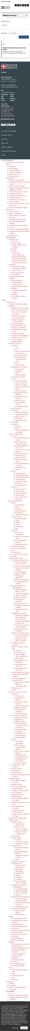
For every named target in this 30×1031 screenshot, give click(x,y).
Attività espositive (20, 456)
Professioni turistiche (21, 493)
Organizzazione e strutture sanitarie (19, 921)
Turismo (14, 487)
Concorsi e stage (13, 202)
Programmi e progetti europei (20, 633)
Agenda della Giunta (14, 174)
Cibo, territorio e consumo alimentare (19, 313)
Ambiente (15, 345)
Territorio (14, 424)
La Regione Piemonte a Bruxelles (18, 192)
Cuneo (3, 100)
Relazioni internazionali (15, 194)
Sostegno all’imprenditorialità (20, 754)
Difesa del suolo (16, 846)
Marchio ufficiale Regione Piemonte (19, 229)
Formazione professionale (19, 716)
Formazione (18, 879)
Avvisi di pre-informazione (22, 566)
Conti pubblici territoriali (19, 296)
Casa (13, 550)
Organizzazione (10, 178)
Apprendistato (19, 720)
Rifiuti (17, 363)
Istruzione (15, 694)
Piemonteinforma (14, 176)
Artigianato (15, 958)
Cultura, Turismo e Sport (16, 434)
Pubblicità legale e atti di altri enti (18, 225)
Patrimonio (12, 265)
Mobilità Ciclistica (17, 785)
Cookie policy (4, 139)
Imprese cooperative (18, 960)
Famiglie (17, 523)
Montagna (15, 410)
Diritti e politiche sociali (15, 501)
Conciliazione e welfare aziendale (18, 766)
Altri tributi (15, 979)
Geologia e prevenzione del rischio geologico (19, 886)
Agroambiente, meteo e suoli (20, 308)
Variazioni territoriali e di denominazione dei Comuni (19, 262)
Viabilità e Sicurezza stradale (20, 790)
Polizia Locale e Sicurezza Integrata (19, 246)
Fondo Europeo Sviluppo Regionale (19, 951)
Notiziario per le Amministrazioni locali (18, 254)
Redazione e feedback (6, 147)
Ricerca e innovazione (18, 940)
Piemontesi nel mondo (21, 454)
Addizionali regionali (18, 976)
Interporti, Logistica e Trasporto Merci (21, 803)
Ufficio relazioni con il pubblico (17, 215)
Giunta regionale (13, 168)
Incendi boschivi (19, 873)
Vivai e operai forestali (21, 406)
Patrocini (11, 227)
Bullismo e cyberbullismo (22, 706)
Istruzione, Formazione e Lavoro (18, 692)
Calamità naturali (17, 822)
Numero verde (5, 106)
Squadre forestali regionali (20, 912)
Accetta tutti (24, 1028)
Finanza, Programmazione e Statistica (17, 277)
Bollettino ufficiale (14, 211)
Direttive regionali (20, 737)
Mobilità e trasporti (14, 779)
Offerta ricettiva (19, 495)
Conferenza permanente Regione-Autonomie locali (19, 258)
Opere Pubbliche (16, 838)
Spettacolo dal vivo (20, 467)
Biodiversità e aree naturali (19, 367)
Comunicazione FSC (20, 653)
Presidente (12, 166)
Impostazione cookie (8, 119)
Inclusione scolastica (21, 714)
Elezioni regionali (17, 243)
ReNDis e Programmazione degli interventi (21, 855)
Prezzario (18, 840)
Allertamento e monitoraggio (19, 870)
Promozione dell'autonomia (19, 533)
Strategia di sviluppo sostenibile (18, 304)
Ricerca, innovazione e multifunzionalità (18, 321)
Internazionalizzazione (18, 964)
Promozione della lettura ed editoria (22, 464)
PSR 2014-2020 (20, 401)
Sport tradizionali (20, 479)
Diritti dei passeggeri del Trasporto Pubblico (19, 787)
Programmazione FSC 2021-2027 (21, 661)
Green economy (16, 408)
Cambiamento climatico (18, 377)
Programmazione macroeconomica (17, 283)
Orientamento (16, 771)
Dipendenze (15, 936)
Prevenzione (15, 928)
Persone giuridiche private (19, 548)
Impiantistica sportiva (21, 481)
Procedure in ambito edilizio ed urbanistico (21, 900)
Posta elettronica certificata (8, 151)
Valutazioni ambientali (21, 355)
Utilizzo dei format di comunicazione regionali (19, 232)
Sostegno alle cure (17, 924)
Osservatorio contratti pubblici (17, 219)
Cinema (17, 469)
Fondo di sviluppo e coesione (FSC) (20, 648)
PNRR (13, 690)
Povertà (17, 521)
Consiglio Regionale (14, 170)
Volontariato (18, 877)
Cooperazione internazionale (20, 554)
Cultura (14, 436)
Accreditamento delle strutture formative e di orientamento (21, 725)
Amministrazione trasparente (17, 200)
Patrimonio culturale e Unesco (21, 461)
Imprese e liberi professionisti (17, 987)
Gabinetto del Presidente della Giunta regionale (19, 183)
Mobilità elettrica (17, 796)
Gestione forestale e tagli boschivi (22, 388)
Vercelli (12, 100)
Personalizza (15, 1028)
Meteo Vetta (18, 418)
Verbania (12, 98)
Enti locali (15, 241)
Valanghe (18, 895)
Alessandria (4, 94)
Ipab (16, 529)
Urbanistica (18, 426)
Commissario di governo (19, 861)
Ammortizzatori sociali (21, 757)
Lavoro (14, 739)
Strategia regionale (20, 473)
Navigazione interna (17, 794)
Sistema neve (19, 483)
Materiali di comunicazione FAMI (21, 685)
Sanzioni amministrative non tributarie (17, 222)
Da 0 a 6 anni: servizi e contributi (21, 703)
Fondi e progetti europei (16, 558)
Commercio (15, 962)
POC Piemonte (19, 659)
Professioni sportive (21, 485)
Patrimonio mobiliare (18, 273)
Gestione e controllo (20, 574)
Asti (2, 96)
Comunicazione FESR (21, 603)
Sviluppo (11, 942)
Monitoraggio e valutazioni (19, 577)
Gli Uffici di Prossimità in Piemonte (18, 995)
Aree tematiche (10, 302)
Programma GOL (16, 773)
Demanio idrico (16, 836)
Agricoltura (12, 306)
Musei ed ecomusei (20, 458)
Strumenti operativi (17, 938)
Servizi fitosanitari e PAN (19, 326)
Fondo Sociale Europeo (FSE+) (20, 560)
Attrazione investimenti (18, 954)
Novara (12, 94)
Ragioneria (15, 294)
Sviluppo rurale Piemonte (19, 613)
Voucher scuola (19, 696)
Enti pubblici (12, 985)
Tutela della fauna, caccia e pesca (19, 331)
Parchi (17, 373)
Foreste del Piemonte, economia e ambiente (21, 384)
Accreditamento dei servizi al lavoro (20, 760)
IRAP (13, 974)
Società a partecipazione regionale (18, 208)
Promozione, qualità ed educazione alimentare (18, 317)
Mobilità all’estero (20, 721)
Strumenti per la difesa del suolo (21, 849)
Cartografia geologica (21, 889)
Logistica (17, 875)
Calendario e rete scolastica (20, 699)
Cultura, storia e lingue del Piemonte (22, 451)
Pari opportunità (19, 505)
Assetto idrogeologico (21, 852)
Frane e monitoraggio (21, 893)
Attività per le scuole (21, 708)
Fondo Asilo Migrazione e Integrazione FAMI (19, 679)
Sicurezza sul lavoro (17, 932)
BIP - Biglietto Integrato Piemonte (18, 782)
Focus (10, 993)
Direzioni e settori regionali (16, 180)
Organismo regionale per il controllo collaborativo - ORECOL (19, 189)
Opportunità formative (21, 718)
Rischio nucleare (19, 365)
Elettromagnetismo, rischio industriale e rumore (20, 359)
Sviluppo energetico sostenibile (21, 948)
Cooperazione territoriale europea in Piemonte (22, 636)
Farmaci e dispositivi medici (20, 926)
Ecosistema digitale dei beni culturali (21, 447)
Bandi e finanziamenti (15, 213)
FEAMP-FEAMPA (17, 341)
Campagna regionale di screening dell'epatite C (18, 998)
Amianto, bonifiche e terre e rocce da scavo (22, 352)
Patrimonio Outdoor (20, 420)
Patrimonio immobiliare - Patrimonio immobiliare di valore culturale (19, 269)
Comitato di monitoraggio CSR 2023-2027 (22, 622)
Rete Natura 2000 (20, 375)
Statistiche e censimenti (19, 328)
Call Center (12, 217)
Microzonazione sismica (22, 907)
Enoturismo (18, 499)
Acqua (17, 347)
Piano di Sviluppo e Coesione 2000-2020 (21, 656)
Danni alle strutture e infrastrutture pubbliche (22, 829)
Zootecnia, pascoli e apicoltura (20, 336)
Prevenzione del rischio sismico (21, 897)
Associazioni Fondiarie (21, 412)
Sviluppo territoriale (17, 946)
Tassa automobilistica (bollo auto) (20, 971)
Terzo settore (19, 527)
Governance (18, 651)
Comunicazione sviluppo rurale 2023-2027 (22, 626)
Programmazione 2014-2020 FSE (22, 583)
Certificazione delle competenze (20, 730)
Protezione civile (16, 863)
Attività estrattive (17, 956)
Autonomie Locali (14, 239)
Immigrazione (19, 513)
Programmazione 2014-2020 (22, 610)
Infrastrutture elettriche (22, 842)
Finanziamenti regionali (21, 844)
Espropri (14, 249)
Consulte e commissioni (15, 172)
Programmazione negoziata (20, 286)
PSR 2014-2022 (17, 340)
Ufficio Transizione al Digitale (17, 186)
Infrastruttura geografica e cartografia (22, 431)
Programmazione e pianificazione (20, 866)
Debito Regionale (17, 280)
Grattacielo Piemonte (15, 198)
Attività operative (20, 914)
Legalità (14, 556)
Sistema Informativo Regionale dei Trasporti (20, 815)
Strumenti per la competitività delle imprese (20, 747)
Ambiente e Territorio (15, 343)
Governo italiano (5, 1)
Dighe (17, 859)
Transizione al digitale (18, 966)
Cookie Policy (17, 1024)
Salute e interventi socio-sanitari (22, 537)
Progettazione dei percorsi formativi (20, 734)
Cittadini (11, 983)
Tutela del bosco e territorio (20, 403)
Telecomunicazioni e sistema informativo (21, 882)
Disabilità (15, 530)
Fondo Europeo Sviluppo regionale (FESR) (19, 587)
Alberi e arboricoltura (21, 381)
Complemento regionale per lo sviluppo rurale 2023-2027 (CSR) (22, 617)
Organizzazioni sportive (21, 475)
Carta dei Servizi (13, 235)
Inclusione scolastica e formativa (21, 541)
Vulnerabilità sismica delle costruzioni (22, 904)
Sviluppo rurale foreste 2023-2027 (21, 398)
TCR (13, 978)
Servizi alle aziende (17, 324)
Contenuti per (10, 981)
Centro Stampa (16, 275)
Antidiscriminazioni (20, 511)
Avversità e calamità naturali (20, 310)
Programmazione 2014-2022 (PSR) (22, 630)
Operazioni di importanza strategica (22, 569)
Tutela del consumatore (21, 515)
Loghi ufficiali (4, 143)
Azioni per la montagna (21, 414)
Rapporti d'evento (20, 824)
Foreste (14, 379)
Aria (16, 349)
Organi (8, 164)
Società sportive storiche (22, 477)
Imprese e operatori (20, 391)
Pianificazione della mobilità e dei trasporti (20, 799)
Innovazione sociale (20, 519)
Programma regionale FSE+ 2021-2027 (21, 563)
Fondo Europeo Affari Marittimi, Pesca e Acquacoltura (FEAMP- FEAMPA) (21, 674)
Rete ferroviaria (16, 792)
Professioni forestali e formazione (21, 394)
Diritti (13, 503)
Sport (13, 471)
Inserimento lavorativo (21, 544)
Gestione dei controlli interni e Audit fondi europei (19, 205)
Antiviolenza (18, 509)
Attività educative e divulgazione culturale (21, 443)
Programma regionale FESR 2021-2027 (21, 591)
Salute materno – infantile (19, 934)
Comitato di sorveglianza (22, 580)
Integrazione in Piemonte (22, 682)
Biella (2, 98)
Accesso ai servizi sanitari (19, 918)
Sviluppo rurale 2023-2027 (20, 337)
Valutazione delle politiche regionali (19, 291)
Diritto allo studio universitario (20, 711)
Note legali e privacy (6, 135)
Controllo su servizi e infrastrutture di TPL (18, 811)
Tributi (11, 968)
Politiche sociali (16, 517)
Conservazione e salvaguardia (20, 370)
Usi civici (14, 251)
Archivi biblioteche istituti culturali (22, 439)
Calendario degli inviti (21, 595)
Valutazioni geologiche (21, 891)
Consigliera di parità (20, 763)
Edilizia (17, 428)
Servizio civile (16, 552)
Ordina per (4, 33)
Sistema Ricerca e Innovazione (20, 944)
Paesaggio (15, 422)
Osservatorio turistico (21, 497)
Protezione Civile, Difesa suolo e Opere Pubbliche (18, 819)
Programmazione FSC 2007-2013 (21, 669)
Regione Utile (10, 210)
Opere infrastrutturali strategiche (18, 807)
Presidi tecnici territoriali (19, 909)
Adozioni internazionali (18, 546)
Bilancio (14, 288)
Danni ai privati (19, 826)
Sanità (11, 916)
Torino (12, 96)
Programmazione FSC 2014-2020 (21, 665)
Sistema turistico (20, 491)
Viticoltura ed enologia (18, 334)
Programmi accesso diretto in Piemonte (20, 640)
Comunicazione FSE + (21, 572)
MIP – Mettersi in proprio (22, 751)
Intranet (3, 155)
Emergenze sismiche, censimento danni (21, 833)
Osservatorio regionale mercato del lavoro (21, 776)
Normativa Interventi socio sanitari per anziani (14, 48)
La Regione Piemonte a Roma (17, 196)
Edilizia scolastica (17, 769)
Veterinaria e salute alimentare (21, 930)
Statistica (15, 298)
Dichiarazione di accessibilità (8, 131)
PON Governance (17, 688)
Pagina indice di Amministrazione (15, 162)
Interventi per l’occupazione (19, 742)
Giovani (17, 507)
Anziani (3, 25)
